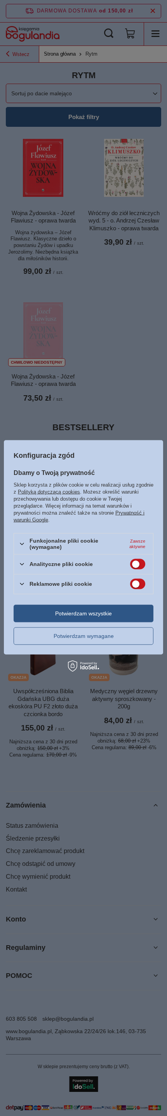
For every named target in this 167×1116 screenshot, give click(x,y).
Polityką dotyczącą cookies (49, 492)
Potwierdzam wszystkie (83, 613)
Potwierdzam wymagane (84, 636)
